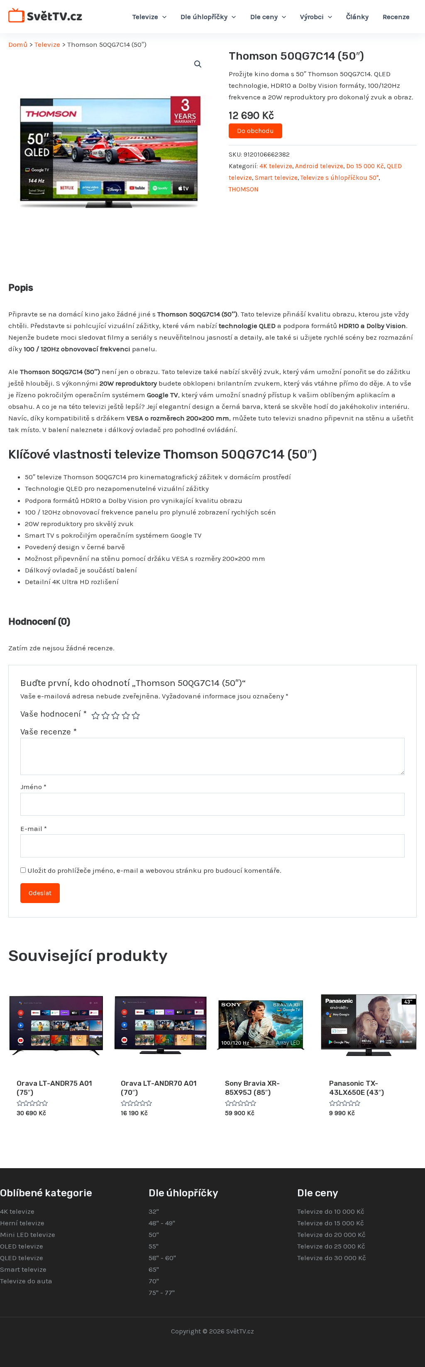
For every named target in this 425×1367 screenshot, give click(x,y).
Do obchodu (255, 131)
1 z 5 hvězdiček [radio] (95, 715)
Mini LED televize (27, 1234)
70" (154, 1281)
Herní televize (22, 1223)
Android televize (319, 166)
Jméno (33, 787)
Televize (47, 44)
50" (154, 1234)
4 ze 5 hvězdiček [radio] (126, 715)
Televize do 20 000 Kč (331, 1234)
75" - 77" (162, 1292)
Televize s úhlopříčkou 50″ (339, 177)
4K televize (275, 166)
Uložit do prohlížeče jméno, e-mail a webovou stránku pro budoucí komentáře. (154, 870)
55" (154, 1246)
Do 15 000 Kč (365, 166)
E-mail (33, 828)
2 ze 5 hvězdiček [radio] (105, 715)
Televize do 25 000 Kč (331, 1246)
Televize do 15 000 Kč (330, 1223)
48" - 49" (162, 1223)
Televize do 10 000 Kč (330, 1211)
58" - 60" (162, 1257)
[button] (198, 64)
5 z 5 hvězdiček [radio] (136, 715)
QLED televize (21, 1257)
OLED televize (21, 1246)
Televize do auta (26, 1281)
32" (154, 1211)
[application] (162, 16)
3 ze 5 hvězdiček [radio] (115, 715)
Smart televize (276, 177)
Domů (17, 44)
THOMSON (244, 189)
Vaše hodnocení (53, 714)
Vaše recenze (48, 732)
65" (154, 1269)
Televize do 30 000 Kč (331, 1257)
